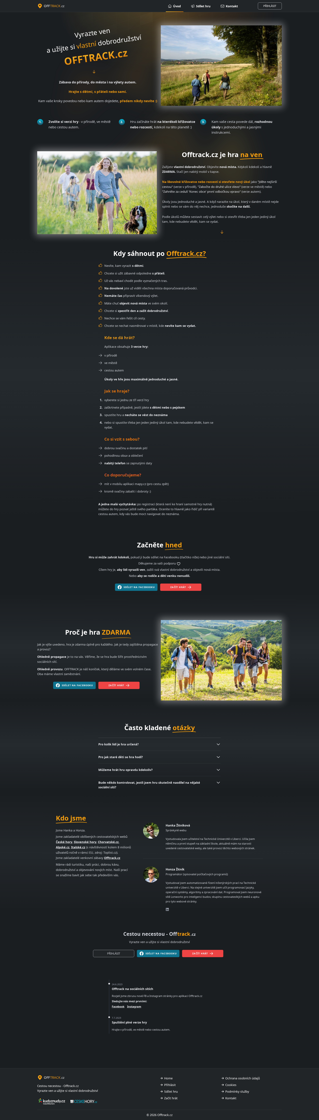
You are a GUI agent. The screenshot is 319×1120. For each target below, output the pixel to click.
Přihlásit (269, 6)
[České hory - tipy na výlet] (83, 1101)
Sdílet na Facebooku (139, 587)
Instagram (134, 1006)
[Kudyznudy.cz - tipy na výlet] (52, 1101)
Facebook (118, 1006)
